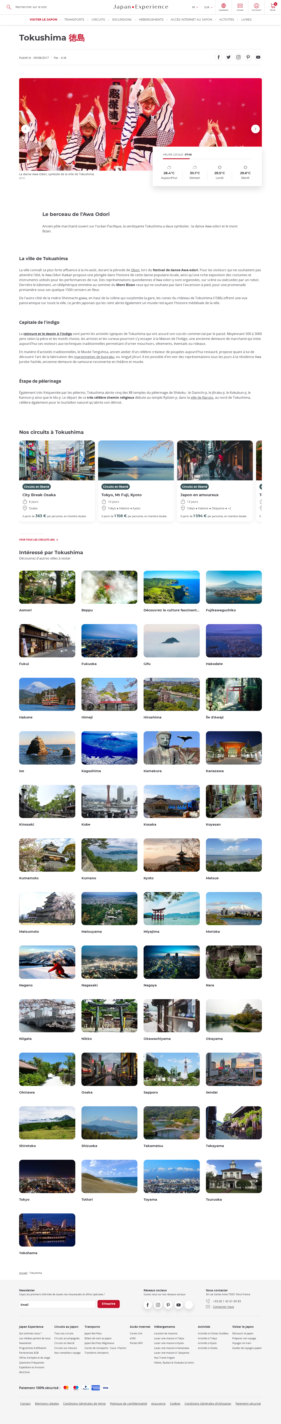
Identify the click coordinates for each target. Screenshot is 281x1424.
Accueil (23, 1273)
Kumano (88, 878)
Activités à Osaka (207, 1348)
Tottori (87, 1199)
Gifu (147, 664)
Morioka (213, 931)
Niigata (25, 1038)
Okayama (214, 1038)
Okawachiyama (157, 1038)
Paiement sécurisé (248, 1403)
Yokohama (28, 1253)
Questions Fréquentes (31, 1362)
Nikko (86, 1038)
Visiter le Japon (43, 19)
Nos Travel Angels (164, 1357)
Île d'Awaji (215, 717)
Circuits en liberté (36, 487)
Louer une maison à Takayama (171, 1352)
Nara (210, 985)
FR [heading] (193, 7)
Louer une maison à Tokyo (169, 1338)
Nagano (26, 985)
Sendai (212, 1092)
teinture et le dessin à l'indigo (47, 333)
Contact (25, 1403)
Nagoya (150, 985)
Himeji (87, 717)
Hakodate (214, 664)
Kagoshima (91, 771)
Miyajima (151, 931)
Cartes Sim (136, 1333)
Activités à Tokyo (207, 1338)
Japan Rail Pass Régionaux (99, 1343)
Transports (74, 19)
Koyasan (213, 824)
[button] (135, 163)
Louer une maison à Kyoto (169, 1343)
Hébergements (151, 19)
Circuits (98, 19)
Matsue (212, 878)
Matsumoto (29, 931)
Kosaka (150, 824)
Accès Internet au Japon (191, 19)
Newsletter (25, 1343)
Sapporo (151, 1092)
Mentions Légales (47, 1403)
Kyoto (148, 878)
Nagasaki (89, 985)
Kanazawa (215, 771)
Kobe (85, 824)
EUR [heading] (206, 7)
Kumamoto (28, 878)
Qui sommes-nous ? (30, 1333)
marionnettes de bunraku (94, 357)
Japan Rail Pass (93, 1333)
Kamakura (153, 771)
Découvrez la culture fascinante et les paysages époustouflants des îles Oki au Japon (172, 610)
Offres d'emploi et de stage (34, 1357)
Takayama (215, 1146)
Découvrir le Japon (242, 1333)
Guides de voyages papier (247, 1348)
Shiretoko (27, 1146)
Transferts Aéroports (97, 1352)
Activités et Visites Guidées (213, 1333)
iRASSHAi (24, 1372)
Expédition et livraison (31, 1367)
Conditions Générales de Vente (84, 1403)
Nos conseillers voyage (67, 1352)
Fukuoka (89, 664)
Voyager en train (241, 1343)
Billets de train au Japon (98, 1338)
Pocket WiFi (136, 1343)
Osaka (87, 1092)
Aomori (25, 610)
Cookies (175, 1403)
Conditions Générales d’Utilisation (208, 1403)
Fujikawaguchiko (221, 610)
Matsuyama (91, 931)
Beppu (87, 610)
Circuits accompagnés (67, 1338)
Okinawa (27, 1092)
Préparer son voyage (244, 1338)
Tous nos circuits (63, 1333)
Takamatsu (153, 1146)
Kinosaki (26, 824)
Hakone (26, 717)
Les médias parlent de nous (35, 1338)
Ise (21, 771)
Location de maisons (166, 1333)
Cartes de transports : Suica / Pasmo (105, 1348)
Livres (246, 19)
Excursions (122, 19)
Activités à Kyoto (207, 1343)
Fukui (24, 664)
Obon (135, 270)
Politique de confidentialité (128, 1403)
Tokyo (24, 1199)
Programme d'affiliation (32, 1348)
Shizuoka (89, 1146)
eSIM (133, 1338)
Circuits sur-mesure (65, 1348)
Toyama (150, 1199)
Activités (226, 19)
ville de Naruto (202, 397)
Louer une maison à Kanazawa (171, 1348)
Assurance (158, 1403)
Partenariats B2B (29, 1352)
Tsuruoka (214, 1199)
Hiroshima (152, 717)
